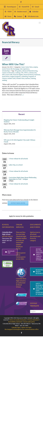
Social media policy (29, 322)
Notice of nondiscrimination (18, 320)
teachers (27, 78)
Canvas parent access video (20, 258)
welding (4, 80)
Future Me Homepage (12, 69)
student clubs (11, 78)
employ (35, 67)
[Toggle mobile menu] (40, 23)
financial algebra (18, 74)
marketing (24, 76)
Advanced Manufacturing (29, 71)
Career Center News (27, 67)
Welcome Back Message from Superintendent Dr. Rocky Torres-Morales (20, 131)
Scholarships (6, 71)
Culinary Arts (33, 73)
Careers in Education (8, 73)
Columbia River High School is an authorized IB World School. (21, 283)
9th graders (18, 71)
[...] (23, 95)
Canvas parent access (20, 254)
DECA (4, 74)
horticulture (5, 76)
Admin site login (26, 327)
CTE (22, 73)
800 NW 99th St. (7, 236)
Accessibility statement (15, 322)
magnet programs (15, 76)
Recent (21, 114)
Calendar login (16, 327)
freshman (37, 74)
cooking (17, 73)
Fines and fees (20, 232)
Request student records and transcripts (21, 240)
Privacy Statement (33, 320)
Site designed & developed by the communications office (22, 329)
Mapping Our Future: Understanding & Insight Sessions (19, 121)
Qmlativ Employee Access (19, 247)
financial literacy (29, 74)
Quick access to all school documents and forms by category (35, 236)
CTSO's (26, 73)
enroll (4, 69)
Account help (20, 234)
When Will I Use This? (13, 64)
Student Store (20, 78)
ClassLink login (21, 236)
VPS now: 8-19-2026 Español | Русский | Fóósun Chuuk (19, 141)
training (33, 78)
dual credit (9, 74)
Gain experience (24, 69)
